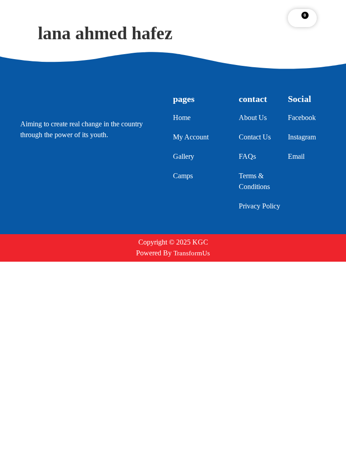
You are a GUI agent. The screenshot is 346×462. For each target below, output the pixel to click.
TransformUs (191, 253)
